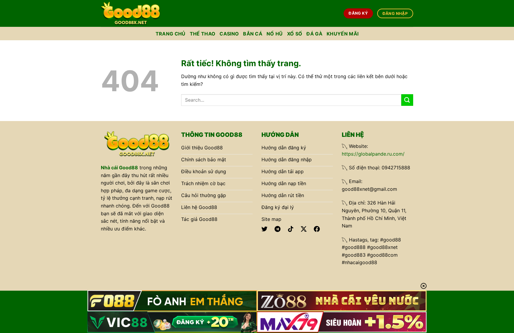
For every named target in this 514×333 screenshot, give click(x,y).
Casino (229, 34)
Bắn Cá (252, 34)
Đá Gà (314, 34)
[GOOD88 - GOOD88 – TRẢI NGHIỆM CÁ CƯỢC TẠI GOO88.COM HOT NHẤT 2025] (130, 13)
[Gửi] (407, 100)
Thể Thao (203, 34)
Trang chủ (171, 34)
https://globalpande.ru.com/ (373, 154)
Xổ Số (295, 34)
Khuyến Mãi (342, 34)
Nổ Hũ (275, 34)
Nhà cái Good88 (119, 168)
